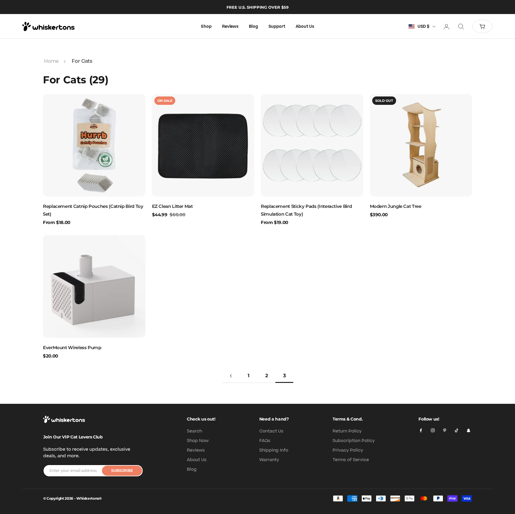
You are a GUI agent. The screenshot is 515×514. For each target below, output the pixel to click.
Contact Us (271, 431)
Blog (253, 27)
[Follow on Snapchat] (468, 430)
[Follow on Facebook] (420, 430)
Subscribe (122, 470)
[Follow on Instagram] (432, 430)
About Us (305, 27)
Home (51, 61)
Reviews (230, 27)
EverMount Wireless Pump (72, 347)
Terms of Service (351, 460)
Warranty (269, 460)
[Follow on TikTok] (456, 430)
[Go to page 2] (231, 376)
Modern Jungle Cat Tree (395, 206)
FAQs (264, 441)
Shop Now (198, 441)
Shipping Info (273, 450)
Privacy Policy (348, 450)
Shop (206, 27)
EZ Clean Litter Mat (172, 206)
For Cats (82, 61)
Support (277, 27)
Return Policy (347, 431)
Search (194, 431)
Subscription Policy (354, 441)
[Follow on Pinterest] (444, 430)
